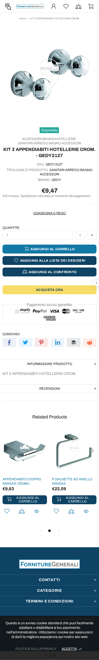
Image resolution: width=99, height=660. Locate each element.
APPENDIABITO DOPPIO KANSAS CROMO (22, 481)
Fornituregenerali (30, 6)
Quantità (11, 228)
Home (22, 18)
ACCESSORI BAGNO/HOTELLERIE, (49, 139)
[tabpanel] (25, 478)
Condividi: (11, 334)
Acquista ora (49, 290)
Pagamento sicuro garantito (49, 305)
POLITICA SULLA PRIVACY (36, 649)
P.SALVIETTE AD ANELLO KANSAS (72, 481)
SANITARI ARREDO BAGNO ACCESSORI (49, 143)
